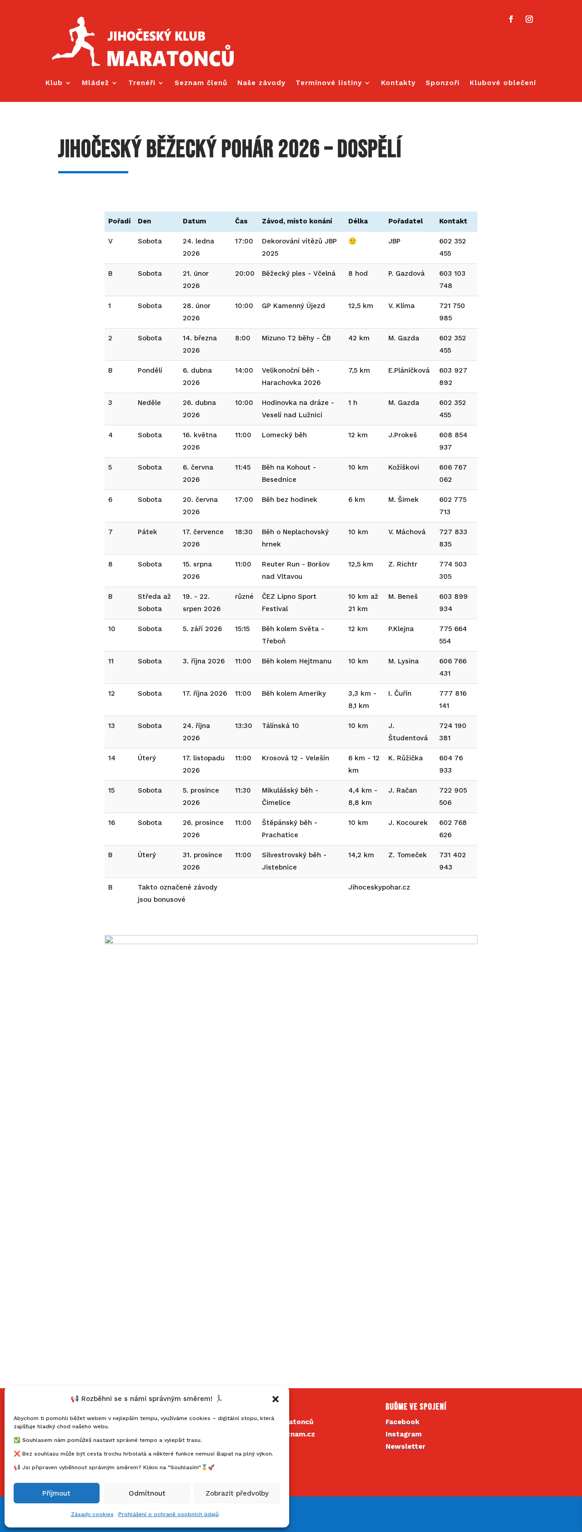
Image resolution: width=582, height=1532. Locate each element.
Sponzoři (443, 83)
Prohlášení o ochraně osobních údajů (168, 1514)
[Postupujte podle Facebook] (511, 19)
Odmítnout (147, 1493)
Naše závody (261, 83)
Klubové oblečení (503, 83)
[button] (275, 1399)
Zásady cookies (92, 1514)
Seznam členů (201, 83)
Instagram (403, 1434)
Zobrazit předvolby (237, 1493)
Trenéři (142, 83)
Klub (54, 83)
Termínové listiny (329, 83)
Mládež (95, 83)
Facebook (402, 1422)
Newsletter (406, 1446)
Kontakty (398, 83)
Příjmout (56, 1493)
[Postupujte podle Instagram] (529, 19)
